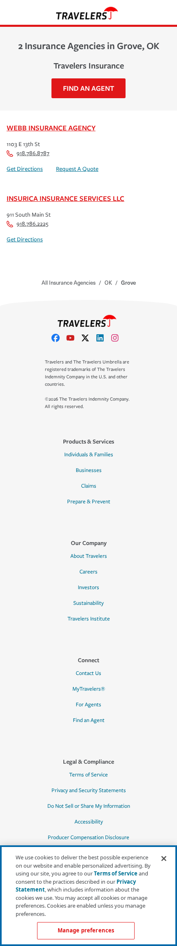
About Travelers (88, 556)
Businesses (89, 470)
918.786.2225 (32, 223)
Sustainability (88, 603)
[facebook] (58, 338)
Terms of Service (88, 774)
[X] (88, 338)
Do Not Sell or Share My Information (88, 806)
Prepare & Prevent (88, 501)
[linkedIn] (103, 338)
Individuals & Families (88, 454)
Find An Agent (88, 88)
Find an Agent (89, 720)
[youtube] (73, 338)
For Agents (88, 704)
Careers (88, 572)
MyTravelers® (88, 689)
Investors (88, 587)
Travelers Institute (89, 619)
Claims (88, 486)
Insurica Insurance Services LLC (65, 198)
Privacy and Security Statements (88, 790)
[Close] (164, 858)
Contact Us (88, 673)
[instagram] (118, 338)
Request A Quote (77, 168)
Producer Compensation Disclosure (88, 837)
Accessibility (89, 822)
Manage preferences (86, 930)
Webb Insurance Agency (51, 127)
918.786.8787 (32, 153)
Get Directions (25, 168)
